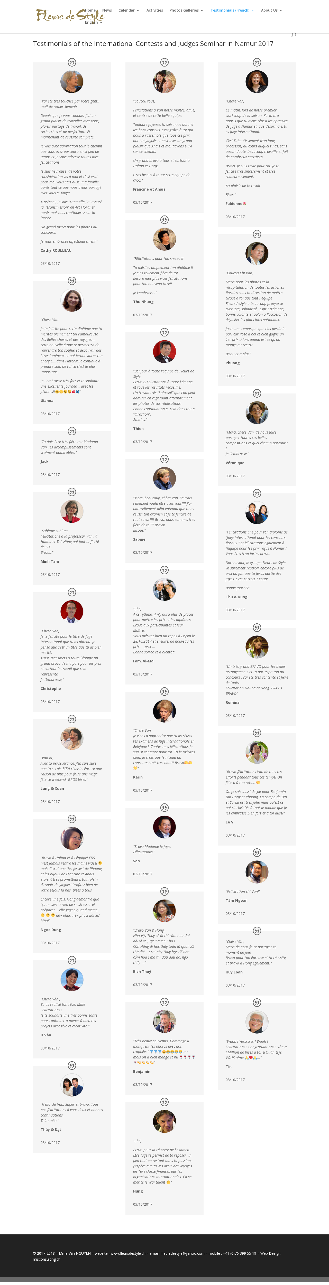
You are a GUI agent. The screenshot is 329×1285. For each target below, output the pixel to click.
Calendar (126, 10)
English (91, 23)
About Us (269, 10)
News (107, 10)
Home (90, 10)
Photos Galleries (184, 10)
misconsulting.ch (46, 1259)
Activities (155, 10)
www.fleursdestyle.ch (128, 1253)
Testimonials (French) (230, 10)
